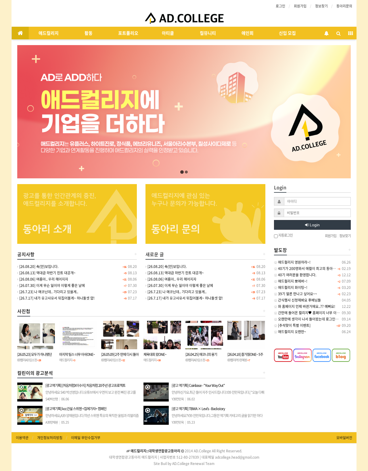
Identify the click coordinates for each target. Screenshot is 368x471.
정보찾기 (321, 6)
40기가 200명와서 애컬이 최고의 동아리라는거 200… (316, 268)
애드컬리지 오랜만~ (291, 331)
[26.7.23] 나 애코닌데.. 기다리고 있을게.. (48, 291)
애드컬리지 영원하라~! (293, 262)
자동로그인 (285, 235)
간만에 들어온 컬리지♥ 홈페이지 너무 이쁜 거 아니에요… (319, 312)
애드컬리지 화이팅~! (292, 287)
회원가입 (300, 6)
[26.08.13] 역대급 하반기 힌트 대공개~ (47, 272)
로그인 (280, 6)
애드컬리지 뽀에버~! (292, 281)
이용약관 (22, 437)
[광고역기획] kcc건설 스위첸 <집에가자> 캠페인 (92, 418)
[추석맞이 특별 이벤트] (293, 325)
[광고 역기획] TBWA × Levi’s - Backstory (218, 418)
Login (314, 225)
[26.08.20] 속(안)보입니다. (38, 266)
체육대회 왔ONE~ (154, 354)
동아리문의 (344, 6)
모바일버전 (344, 437)
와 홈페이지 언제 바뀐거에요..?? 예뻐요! (306, 306)
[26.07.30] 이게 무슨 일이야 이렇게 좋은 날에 (51, 285)
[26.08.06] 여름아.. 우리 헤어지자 (43, 279)
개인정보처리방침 (49, 437)
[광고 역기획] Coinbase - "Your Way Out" (218, 394)
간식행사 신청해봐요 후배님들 (299, 300)
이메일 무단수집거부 (85, 437)
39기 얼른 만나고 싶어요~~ (297, 293)
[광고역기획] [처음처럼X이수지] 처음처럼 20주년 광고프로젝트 (90, 394)
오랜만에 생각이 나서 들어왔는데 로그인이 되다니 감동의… (320, 319)
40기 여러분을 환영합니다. (296, 274)
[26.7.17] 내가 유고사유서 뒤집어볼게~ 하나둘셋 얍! (56, 298)
